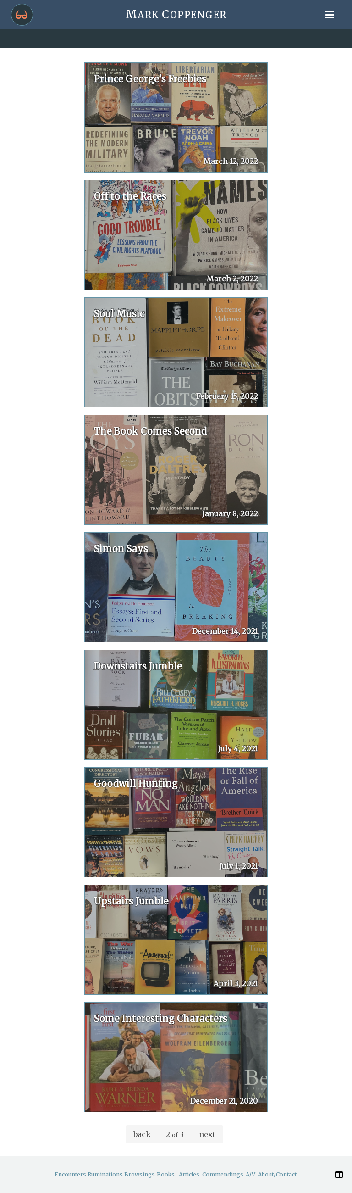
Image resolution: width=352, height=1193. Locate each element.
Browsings (139, 1174)
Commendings (222, 1174)
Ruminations (105, 1174)
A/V (250, 1174)
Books (166, 1174)
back (142, 1134)
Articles (189, 1174)
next (207, 1134)
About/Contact (277, 1174)
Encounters (70, 1174)
